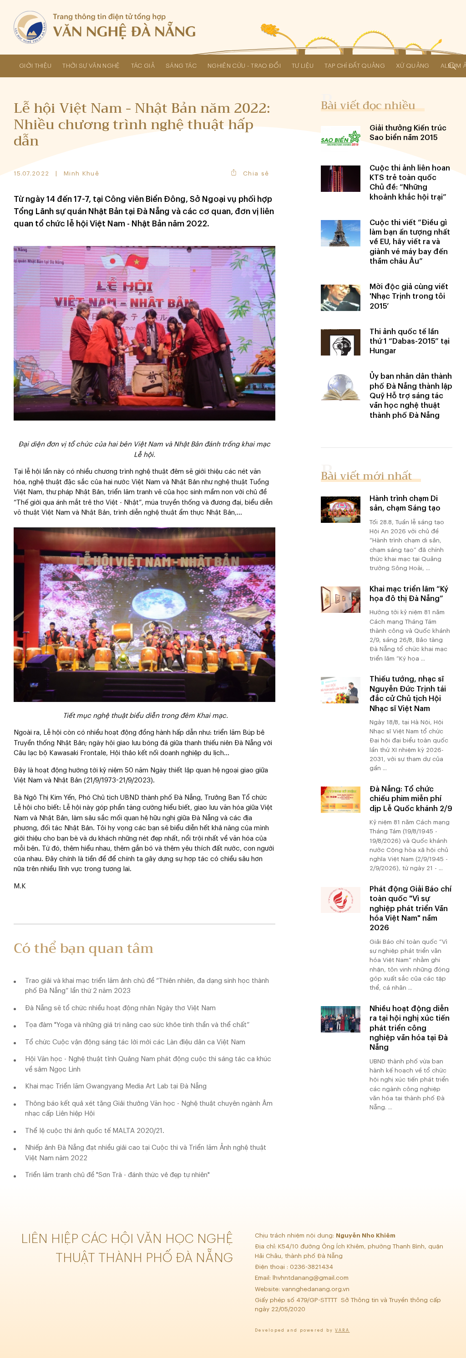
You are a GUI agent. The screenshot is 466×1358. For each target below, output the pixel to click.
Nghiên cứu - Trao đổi (244, 66)
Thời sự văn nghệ (91, 66)
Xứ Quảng (413, 66)
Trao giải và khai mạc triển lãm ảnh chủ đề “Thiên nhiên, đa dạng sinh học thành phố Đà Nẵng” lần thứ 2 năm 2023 (147, 986)
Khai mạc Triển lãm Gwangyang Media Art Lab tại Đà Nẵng (116, 1086)
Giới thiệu (35, 66)
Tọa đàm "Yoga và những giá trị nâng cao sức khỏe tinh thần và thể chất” (137, 1025)
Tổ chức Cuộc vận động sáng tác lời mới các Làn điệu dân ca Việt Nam (135, 1042)
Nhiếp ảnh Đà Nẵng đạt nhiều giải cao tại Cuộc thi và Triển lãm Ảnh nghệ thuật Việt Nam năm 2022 (145, 1153)
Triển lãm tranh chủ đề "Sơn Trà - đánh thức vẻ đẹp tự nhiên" (117, 1175)
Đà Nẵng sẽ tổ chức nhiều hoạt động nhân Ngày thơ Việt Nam (120, 1008)
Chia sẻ (256, 173)
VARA (342, 1330)
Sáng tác (181, 66)
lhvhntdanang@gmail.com (311, 1278)
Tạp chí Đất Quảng (354, 66)
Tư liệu (303, 66)
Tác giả (143, 66)
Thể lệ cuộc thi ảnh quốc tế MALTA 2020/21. (94, 1130)
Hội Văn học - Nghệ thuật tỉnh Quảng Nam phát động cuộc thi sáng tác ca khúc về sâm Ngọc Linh (148, 1064)
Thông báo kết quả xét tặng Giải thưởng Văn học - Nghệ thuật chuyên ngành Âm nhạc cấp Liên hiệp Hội (149, 1108)
